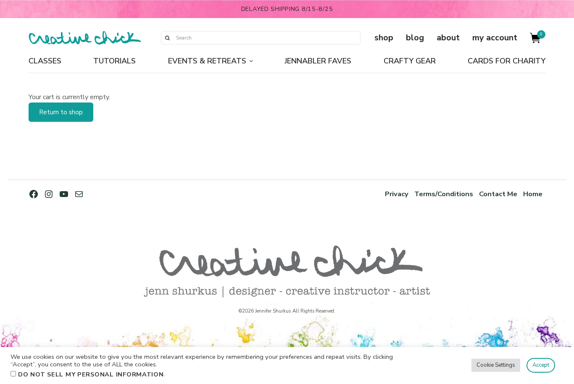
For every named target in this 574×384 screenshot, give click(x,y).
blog (415, 37)
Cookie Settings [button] (496, 365)
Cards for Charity (506, 61)
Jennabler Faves (317, 61)
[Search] (167, 38)
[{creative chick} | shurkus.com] (85, 38)
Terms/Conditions (443, 194)
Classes (45, 61)
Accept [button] (540, 365)
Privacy (396, 194)
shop (383, 37)
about (448, 37)
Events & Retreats (207, 61)
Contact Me (498, 194)
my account (494, 37)
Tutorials (114, 61)
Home (532, 194)
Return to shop (61, 112)
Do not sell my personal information (91, 374)
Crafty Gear (410, 61)
